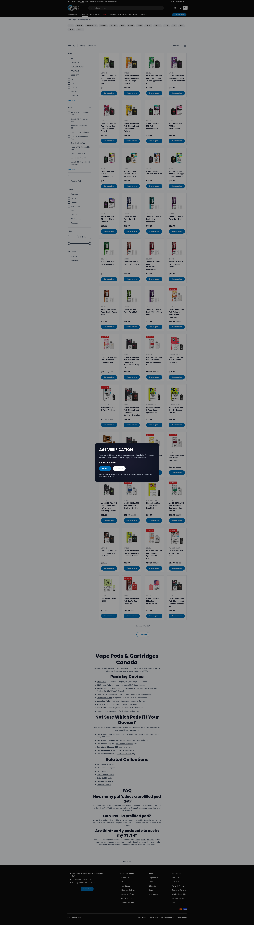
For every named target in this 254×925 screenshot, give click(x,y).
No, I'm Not (119, 468)
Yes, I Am (105, 468)
